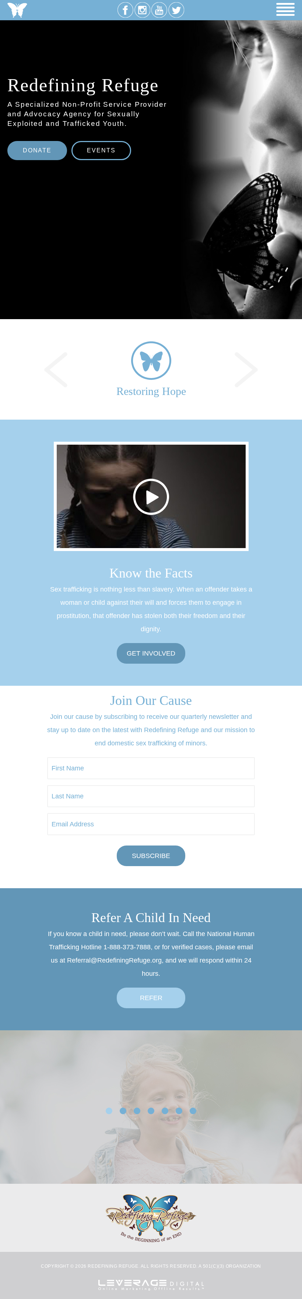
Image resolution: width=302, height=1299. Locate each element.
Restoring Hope (151, 391)
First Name (68, 768)
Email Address (73, 824)
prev (55, 369)
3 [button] (137, 1111)
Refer (151, 998)
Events (101, 150)
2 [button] (123, 1111)
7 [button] (193, 1111)
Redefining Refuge (17, 10)
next (246, 369)
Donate (37, 150)
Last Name (68, 796)
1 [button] (109, 1111)
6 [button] (179, 1111)
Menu (285, 9)
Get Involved (151, 653)
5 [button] (165, 1111)
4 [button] (151, 1111)
